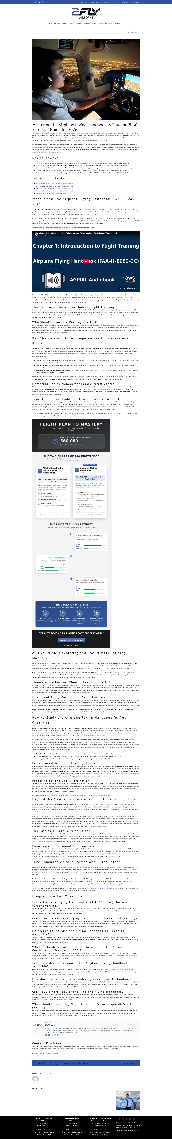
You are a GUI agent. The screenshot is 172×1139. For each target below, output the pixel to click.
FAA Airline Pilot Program (78, 379)
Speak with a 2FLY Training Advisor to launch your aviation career (98, 888)
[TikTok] (55, 1035)
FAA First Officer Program (116, 851)
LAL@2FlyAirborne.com (102, 1132)
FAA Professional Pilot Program (65, 672)
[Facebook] (49, 1035)
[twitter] (134, 1119)
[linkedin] (130, 1119)
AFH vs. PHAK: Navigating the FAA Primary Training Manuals (54, 188)
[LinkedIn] (46, 1035)
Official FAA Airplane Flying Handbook (57, 376)
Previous (131, 32)
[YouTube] (57, 1035)
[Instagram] (52, 1035)
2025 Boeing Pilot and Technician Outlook (103, 221)
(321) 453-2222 (46, 1129)
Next (136, 32)
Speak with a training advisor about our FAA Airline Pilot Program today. (87, 795)
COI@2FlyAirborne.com (46, 1132)
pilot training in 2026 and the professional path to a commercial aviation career (81, 826)
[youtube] (127, 1119)
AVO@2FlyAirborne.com (74, 1132)
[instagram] (123, 1119)
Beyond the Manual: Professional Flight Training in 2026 (53, 193)
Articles (48, 1053)
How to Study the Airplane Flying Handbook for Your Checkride (56, 191)
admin (35, 1053)
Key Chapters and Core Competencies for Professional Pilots (54, 186)
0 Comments (54, 1053)
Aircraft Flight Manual (102, 212)
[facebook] (119, 1119)
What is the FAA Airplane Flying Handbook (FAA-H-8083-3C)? (55, 183)
